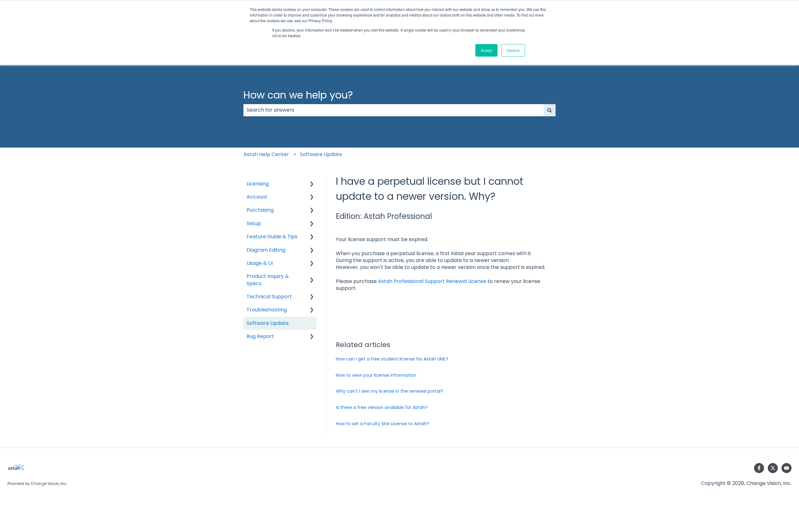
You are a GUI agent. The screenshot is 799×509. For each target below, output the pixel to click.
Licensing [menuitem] (258, 183)
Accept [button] (486, 50)
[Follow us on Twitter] (773, 468)
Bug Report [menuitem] (260, 336)
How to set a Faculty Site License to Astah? (382, 424)
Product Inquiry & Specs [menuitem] (268, 280)
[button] (312, 184)
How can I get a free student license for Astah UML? (392, 359)
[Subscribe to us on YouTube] (787, 468)
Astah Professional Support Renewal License (432, 281)
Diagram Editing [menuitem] (266, 250)
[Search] (550, 110)
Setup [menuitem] (254, 223)
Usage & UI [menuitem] (260, 263)
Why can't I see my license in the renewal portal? (389, 391)
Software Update (321, 154)
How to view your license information (376, 375)
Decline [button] (513, 50)
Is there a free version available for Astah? (382, 407)
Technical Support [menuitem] (269, 296)
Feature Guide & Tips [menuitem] (272, 236)
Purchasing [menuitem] (260, 210)
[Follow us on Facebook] (759, 468)
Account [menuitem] (257, 196)
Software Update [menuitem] (268, 323)
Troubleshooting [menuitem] (267, 309)
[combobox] (393, 110)
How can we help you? (298, 95)
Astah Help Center (266, 154)
